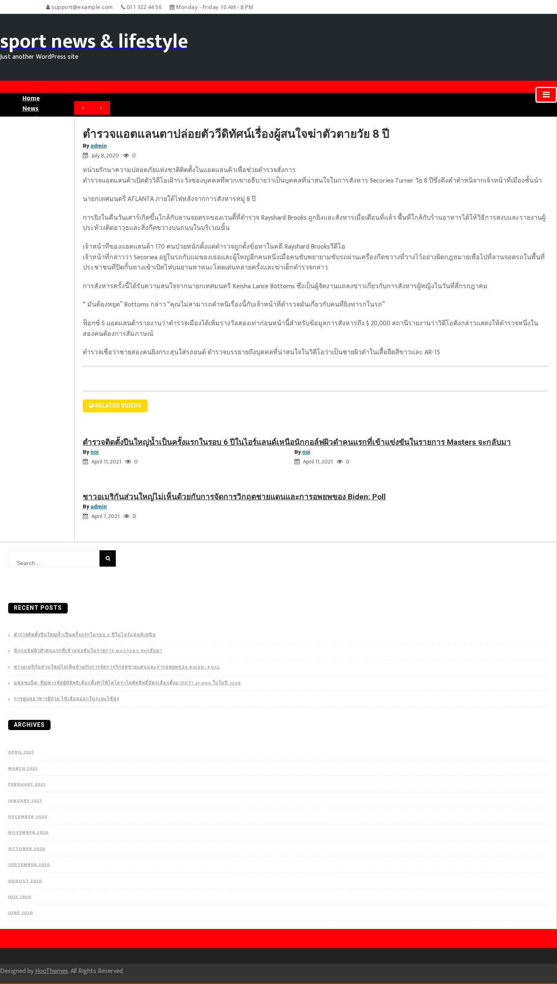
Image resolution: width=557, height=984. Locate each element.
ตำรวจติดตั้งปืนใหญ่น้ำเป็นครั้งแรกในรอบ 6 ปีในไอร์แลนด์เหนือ (188, 442)
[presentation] (83, 108)
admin (99, 146)
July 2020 (19, 896)
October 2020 (26, 848)
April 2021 (21, 752)
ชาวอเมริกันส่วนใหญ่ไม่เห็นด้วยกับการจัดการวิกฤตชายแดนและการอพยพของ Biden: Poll (234, 496)
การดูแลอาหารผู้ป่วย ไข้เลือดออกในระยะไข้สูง (66, 699)
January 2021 (25, 800)
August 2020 (25, 881)
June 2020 (20, 912)
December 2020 (27, 816)
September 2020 (29, 864)
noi (95, 452)
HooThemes (51, 971)
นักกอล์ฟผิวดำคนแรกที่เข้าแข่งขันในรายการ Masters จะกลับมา (402, 442)
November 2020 (28, 832)
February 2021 (26, 784)
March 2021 (22, 768)
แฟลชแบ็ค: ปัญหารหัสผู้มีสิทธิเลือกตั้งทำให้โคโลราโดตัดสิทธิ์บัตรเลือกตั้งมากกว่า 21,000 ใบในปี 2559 (127, 683)
